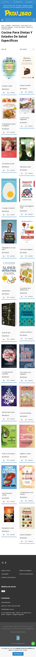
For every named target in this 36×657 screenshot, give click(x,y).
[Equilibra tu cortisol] (21, 460)
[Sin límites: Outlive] (3, 93)
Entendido (18, 654)
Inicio (2, 25)
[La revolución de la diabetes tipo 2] (21, 297)
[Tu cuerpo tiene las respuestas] (3, 381)
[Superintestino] (3, 297)
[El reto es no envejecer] (3, 460)
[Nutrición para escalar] (3, 419)
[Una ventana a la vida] (3, 170)
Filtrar (3, 49)
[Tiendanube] (18, 644)
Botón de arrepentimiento (18, 632)
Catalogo (8, 25)
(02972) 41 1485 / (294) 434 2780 (10, 606)
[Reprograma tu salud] (3, 535)
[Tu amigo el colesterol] (3, 215)
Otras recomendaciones (26, 574)
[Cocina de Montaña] (21, 420)
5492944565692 (5, 602)
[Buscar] (33, 19)
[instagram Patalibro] (2, 562)
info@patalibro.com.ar (7, 609)
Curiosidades (5, 574)
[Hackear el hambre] (21, 92)
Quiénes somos (5, 570)
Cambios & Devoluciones (8, 577)
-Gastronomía (16, 25)
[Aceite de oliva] (3, 339)
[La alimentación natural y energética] (3, 132)
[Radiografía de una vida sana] (3, 256)
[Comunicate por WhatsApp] (33, 644)
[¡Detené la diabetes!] (21, 541)
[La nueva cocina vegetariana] (21, 126)
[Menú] (2, 20)
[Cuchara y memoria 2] (21, 339)
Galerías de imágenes (25, 570)
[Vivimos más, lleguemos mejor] (21, 214)
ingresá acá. (30, 628)
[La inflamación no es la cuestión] (21, 501)
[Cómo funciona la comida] (3, 502)
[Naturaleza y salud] (21, 173)
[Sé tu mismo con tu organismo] (21, 381)
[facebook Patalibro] (5, 562)
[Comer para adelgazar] (21, 256)
